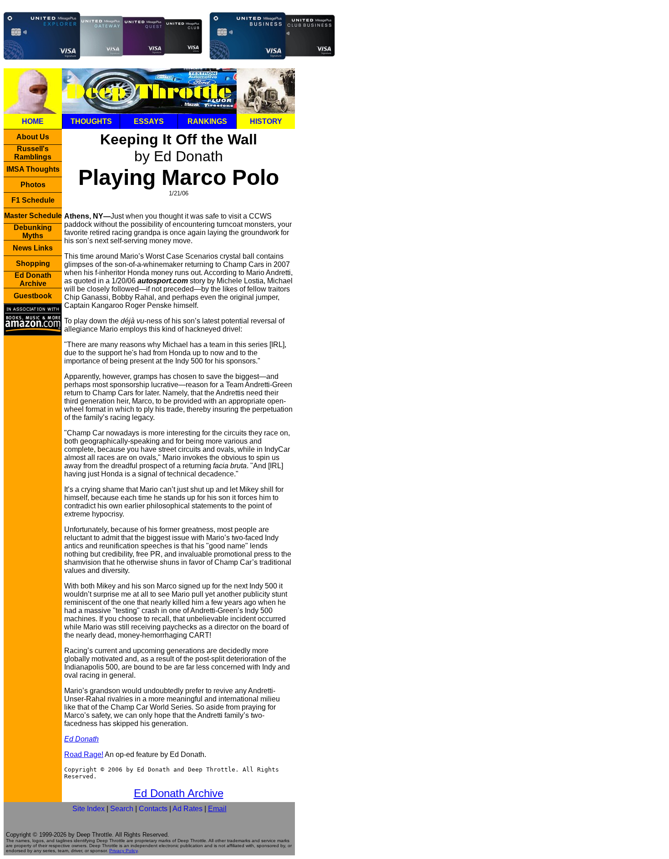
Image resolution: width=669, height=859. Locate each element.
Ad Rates (187, 809)
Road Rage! (83, 754)
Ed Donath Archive (178, 793)
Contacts (153, 809)
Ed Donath (81, 739)
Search (121, 809)
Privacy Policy (123, 850)
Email (217, 809)
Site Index (88, 809)
